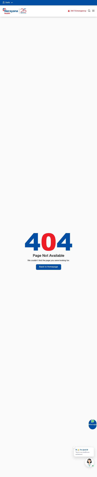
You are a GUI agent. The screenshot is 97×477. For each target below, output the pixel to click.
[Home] (15, 11)
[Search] (89, 11)
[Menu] (93, 11)
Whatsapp (92, 425)
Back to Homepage (48, 267)
